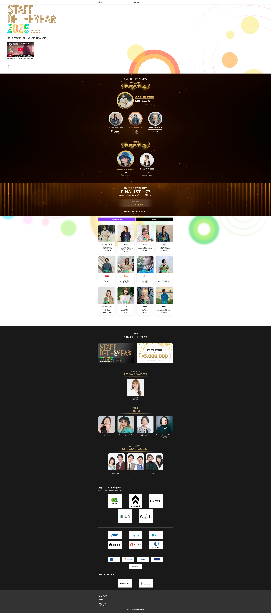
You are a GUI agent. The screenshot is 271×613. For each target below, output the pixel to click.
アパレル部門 (118, 219)
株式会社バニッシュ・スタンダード (106, 600)
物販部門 (155, 219)
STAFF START (101, 605)
